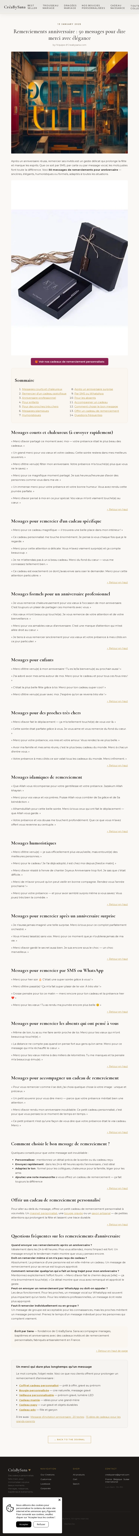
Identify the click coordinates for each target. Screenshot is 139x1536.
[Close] (59, 1500)
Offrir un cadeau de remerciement (96, 410)
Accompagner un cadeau (91, 402)
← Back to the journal (69, 1439)
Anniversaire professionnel (39, 397)
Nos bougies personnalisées (93, 6)
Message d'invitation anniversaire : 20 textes (57, 1416)
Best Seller (32, 6)
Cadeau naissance (118, 6)
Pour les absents (85, 397)
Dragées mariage (70, 6)
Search (76, 1484)
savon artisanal (101, 1213)
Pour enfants (30, 402)
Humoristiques (31, 415)
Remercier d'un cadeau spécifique (44, 393)
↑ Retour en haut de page (112, 1350)
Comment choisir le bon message (96, 406)
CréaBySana (15, 7)
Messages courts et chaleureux (42, 389)
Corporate (46, 1488)
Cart (75, 1479)
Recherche (69, 1524)
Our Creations (47, 1474)
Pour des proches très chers (40, 406)
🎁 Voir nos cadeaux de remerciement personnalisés (69, 361)
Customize (46, 1479)
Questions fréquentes (88, 415)
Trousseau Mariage (51, 6)
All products (79, 1474)
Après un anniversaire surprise (93, 389)
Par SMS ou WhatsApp (89, 393)
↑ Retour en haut (117, 509)
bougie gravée (73, 1213)
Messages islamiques (35, 410)
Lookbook (45, 1484)
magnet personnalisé (43, 1213)
